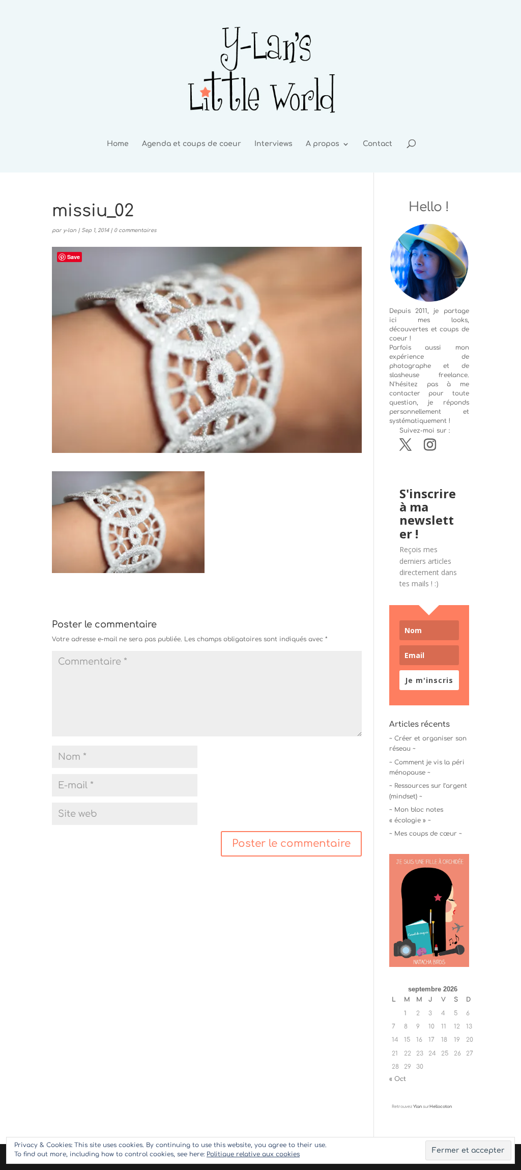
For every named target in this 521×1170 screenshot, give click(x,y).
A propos (322, 144)
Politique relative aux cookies (253, 1154)
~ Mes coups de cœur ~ (425, 833)
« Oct (397, 1078)
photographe (410, 365)
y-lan (69, 230)
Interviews (273, 144)
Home (118, 144)
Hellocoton (440, 1106)
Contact (377, 144)
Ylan (417, 1106)
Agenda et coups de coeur (191, 144)
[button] (128, 522)
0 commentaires (135, 230)
